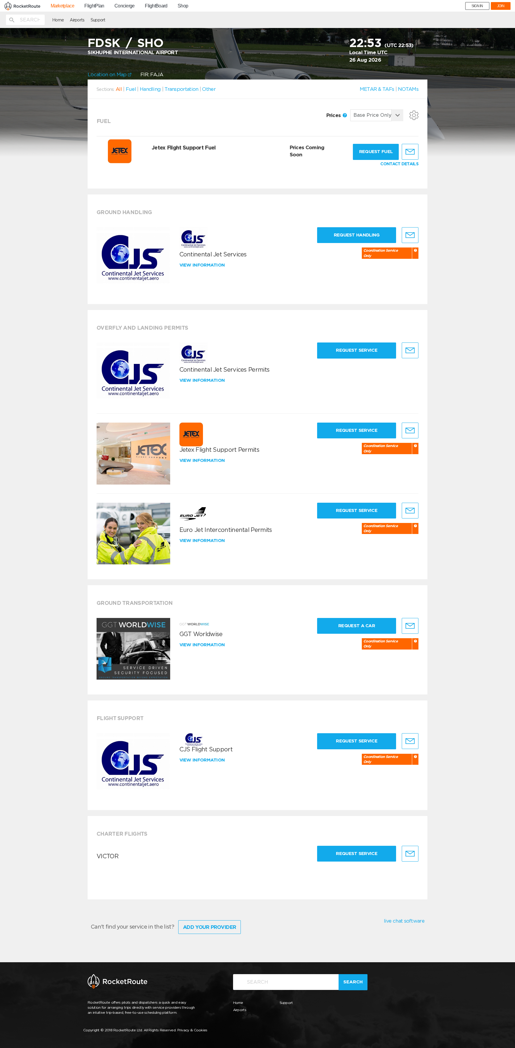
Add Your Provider (209, 927)
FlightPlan (94, 6)
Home (58, 20)
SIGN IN (477, 6)
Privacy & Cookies (192, 1030)
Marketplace (62, 6)
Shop (183, 6)
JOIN (500, 6)
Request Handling (357, 235)
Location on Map (108, 74)
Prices (334, 115)
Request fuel (376, 151)
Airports (77, 20)
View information (202, 265)
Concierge (124, 6)
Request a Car (356, 625)
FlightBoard (156, 6)
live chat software (404, 921)
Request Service (356, 350)
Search (353, 982)
